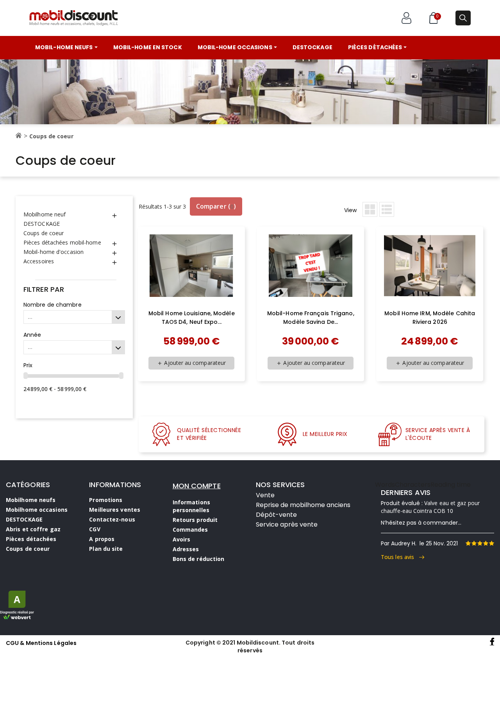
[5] (491, 543)
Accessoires (38, 261)
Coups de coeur (43, 233)
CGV (94, 529)
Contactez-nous (112, 519)
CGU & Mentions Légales (41, 643)
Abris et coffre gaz (33, 529)
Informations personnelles (191, 506)
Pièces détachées (31, 539)
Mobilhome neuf (44, 214)
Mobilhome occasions (37, 509)
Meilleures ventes (114, 509)
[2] (474, 543)
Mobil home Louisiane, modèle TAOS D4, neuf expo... (191, 317)
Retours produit (195, 519)
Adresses (186, 549)
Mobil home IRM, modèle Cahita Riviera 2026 (429, 317)
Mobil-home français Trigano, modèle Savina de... (310, 317)
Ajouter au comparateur (191, 362)
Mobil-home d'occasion (53, 251)
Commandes (190, 529)
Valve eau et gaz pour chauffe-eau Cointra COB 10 (430, 506)
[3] (479, 543)
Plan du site (106, 548)
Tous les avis (400, 557)
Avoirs (182, 539)
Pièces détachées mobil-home (62, 242)
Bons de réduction (199, 559)
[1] (468, 543)
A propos (101, 539)
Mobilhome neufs (31, 500)
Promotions (105, 500)
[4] (485, 543)
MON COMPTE (197, 486)
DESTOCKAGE (41, 223)
